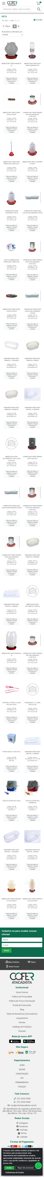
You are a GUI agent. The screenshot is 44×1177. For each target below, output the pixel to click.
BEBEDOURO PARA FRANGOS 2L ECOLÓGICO (11, 900)
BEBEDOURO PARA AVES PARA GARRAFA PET (32, 64)
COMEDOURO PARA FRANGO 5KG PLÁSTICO (32, 457)
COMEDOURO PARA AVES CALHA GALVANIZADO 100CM (32, 311)
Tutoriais (22, 1031)
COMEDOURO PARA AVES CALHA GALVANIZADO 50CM (11, 507)
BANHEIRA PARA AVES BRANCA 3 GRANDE (32, 556)
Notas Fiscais (14, 967)
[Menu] (4, 3)
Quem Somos (22, 992)
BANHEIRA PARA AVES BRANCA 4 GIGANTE (11, 408)
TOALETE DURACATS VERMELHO (32, 802)
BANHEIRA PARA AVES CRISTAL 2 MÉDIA (32, 851)
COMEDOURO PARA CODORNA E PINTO (11, 212)
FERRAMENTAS (22, 1082)
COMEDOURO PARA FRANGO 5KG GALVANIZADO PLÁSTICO (32, 655)
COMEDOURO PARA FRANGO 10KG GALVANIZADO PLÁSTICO (11, 557)
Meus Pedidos (13, 962)
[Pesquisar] (39, 9)
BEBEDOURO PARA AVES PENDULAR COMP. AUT (11, 163)
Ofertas (22, 1022)
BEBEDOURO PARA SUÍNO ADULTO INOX (11, 113)
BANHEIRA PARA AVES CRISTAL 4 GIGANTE (32, 408)
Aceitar (9, 1168)
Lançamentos (22, 1018)
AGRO (22, 1065)
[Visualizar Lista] (18, 26)
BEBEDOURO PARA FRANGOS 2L (11, 64)
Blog (22, 1009)
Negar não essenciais (26, 1168)
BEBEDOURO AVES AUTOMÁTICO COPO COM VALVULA (11, 458)
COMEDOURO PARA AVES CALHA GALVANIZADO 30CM (32, 212)
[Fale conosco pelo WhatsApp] (38, 1165)
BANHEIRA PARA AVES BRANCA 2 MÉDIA (32, 359)
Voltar (38, 20)
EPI (22, 1078)
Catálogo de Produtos (22, 1027)
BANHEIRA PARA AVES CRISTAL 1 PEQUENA (11, 851)
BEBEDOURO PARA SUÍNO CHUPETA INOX (11, 310)
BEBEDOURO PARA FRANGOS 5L (11, 654)
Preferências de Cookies (15, 1172)
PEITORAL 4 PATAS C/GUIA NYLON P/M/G (11, 703)
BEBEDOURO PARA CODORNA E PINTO (32, 163)
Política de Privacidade (22, 997)
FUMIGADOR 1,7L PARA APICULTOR (32, 703)
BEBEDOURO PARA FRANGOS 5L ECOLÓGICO (32, 900)
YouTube (23, 1130)
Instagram (23, 1123)
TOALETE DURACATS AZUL (11, 801)
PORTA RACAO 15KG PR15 (11, 752)
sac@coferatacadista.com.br (23, 1105)
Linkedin (23, 1137)
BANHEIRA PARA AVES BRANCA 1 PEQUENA (11, 359)
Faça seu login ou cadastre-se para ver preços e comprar (11, 80)
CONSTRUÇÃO (22, 1074)
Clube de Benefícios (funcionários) (22, 1014)
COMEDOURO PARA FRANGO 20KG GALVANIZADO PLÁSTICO (32, 262)
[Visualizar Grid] (15, 26)
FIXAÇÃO (22, 1087)
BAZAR (22, 1069)
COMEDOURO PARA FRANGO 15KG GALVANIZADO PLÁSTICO (32, 507)
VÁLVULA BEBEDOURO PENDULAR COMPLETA (11, 261)
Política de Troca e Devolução (22, 1001)
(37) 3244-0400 (23, 1102)
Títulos (33, 962)
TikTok (23, 1133)
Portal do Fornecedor (22, 1005)
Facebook (23, 1126)
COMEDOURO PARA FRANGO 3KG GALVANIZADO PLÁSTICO (32, 114)
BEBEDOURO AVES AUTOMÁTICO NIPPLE (32, 605)
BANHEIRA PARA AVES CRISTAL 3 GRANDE (11, 605)
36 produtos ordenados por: (12, 32)
